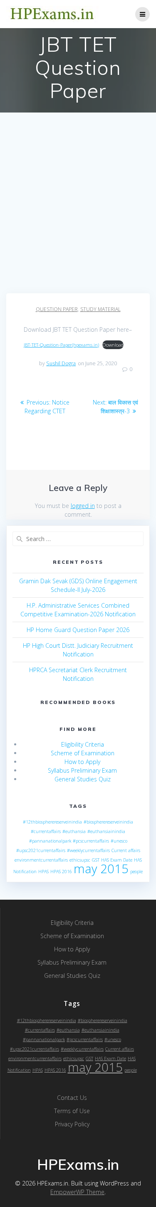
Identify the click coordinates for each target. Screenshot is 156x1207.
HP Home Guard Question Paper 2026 (78, 630)
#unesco (119, 841)
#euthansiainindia (106, 831)
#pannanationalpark (50, 841)
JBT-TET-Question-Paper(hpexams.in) (61, 345)
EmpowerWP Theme (77, 1192)
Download (113, 345)
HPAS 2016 (61, 871)
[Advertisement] (78, 211)
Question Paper (57, 309)
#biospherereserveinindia (108, 822)
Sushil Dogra (61, 363)
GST (95, 860)
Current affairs (125, 850)
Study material (100, 309)
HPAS (43, 871)
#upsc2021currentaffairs (40, 850)
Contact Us (72, 1098)
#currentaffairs (46, 831)
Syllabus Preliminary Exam (82, 770)
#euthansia (74, 831)
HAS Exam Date (116, 860)
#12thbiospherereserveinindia (52, 822)
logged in (83, 506)
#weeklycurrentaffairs (88, 850)
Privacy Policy (72, 1124)
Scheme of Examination (82, 753)
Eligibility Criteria (82, 744)
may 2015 (101, 868)
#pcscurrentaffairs (91, 841)
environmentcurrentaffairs (41, 860)
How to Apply (82, 762)
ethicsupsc (79, 860)
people (136, 871)
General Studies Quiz (82, 779)
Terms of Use (72, 1111)
